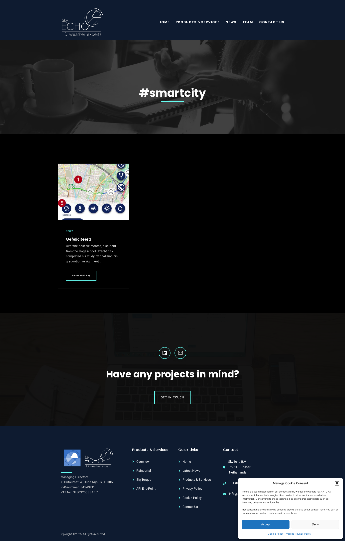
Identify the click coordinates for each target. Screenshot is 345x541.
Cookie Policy (276, 533)
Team (248, 22)
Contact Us (271, 22)
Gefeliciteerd (78, 239)
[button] (337, 483)
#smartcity (172, 93)
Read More (82, 277)
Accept (265, 524)
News (231, 22)
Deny (315, 524)
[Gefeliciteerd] (93, 192)
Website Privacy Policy (298, 533)
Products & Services (198, 22)
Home (164, 22)
